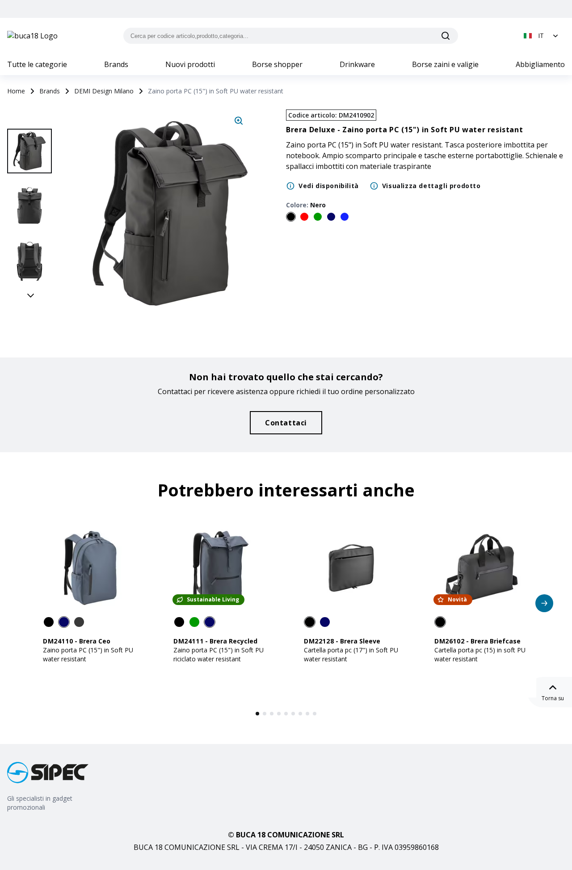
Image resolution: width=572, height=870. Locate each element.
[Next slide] (31, 295)
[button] (542, 35)
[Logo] (32, 36)
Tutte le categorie (37, 64)
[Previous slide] (31, 119)
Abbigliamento (540, 64)
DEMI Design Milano (104, 91)
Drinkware (357, 64)
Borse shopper (277, 64)
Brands (116, 64)
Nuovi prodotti (190, 64)
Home (16, 91)
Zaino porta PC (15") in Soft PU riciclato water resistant (218, 654)
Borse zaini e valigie (445, 64)
